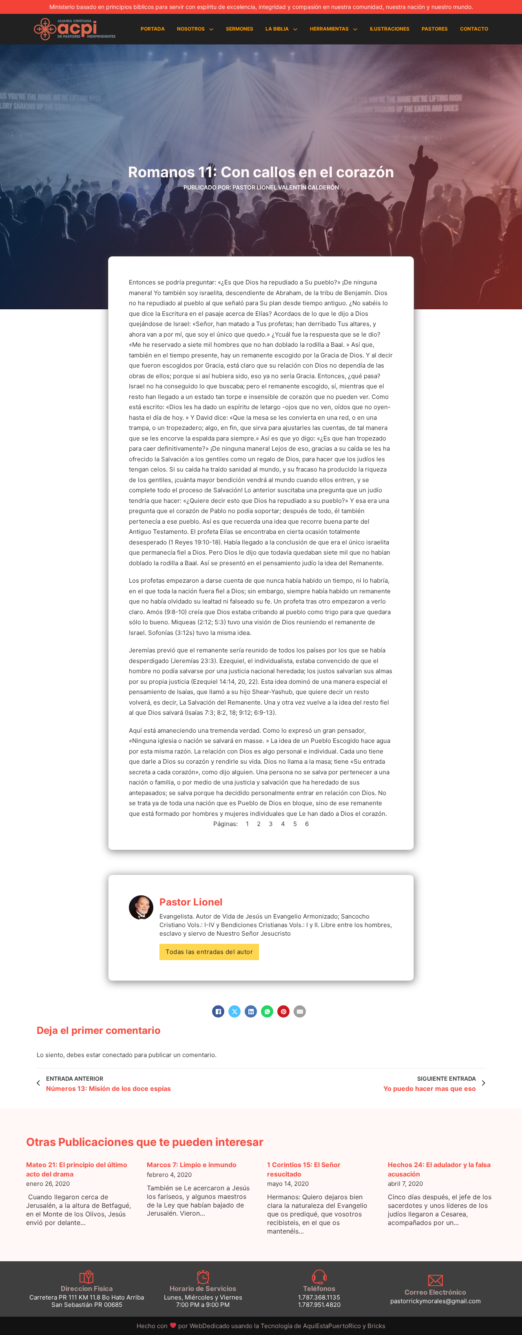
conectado (117, 1055)
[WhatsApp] (267, 1011)
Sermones (239, 29)
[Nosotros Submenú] (211, 29)
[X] (234, 1011)
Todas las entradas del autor (209, 952)
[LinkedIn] (251, 1011)
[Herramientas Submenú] (355, 29)
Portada (153, 29)
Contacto (474, 29)
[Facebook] (218, 1011)
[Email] (300, 1011)
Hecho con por (184, 1326)
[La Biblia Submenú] (295, 29)
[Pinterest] (283, 1011)
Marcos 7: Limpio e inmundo (192, 1165)
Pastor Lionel (191, 902)
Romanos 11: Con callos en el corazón (261, 172)
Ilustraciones (389, 29)
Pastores (435, 29)
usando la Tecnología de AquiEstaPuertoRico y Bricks (308, 1326)
